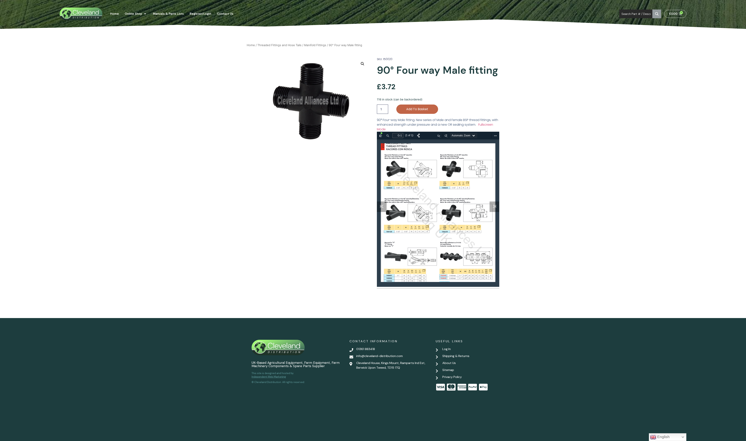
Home (251, 45)
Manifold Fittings (315, 45)
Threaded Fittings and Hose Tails (279, 45)
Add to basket (417, 109)
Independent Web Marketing (269, 376)
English (663, 437)
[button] (362, 63)
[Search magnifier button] (656, 14)
